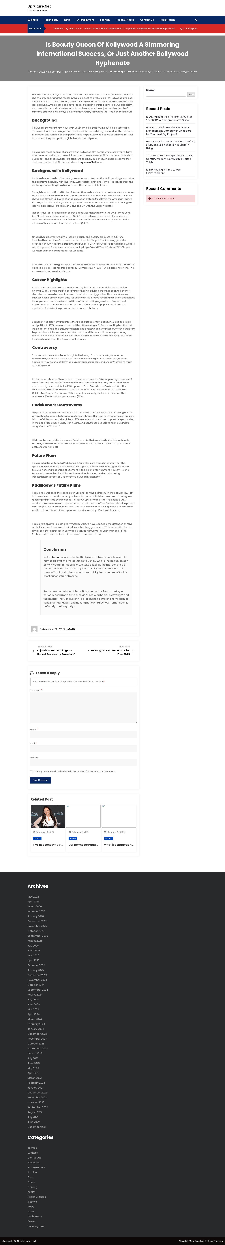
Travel (31, 1221)
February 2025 (36, 965)
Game (31, 1182)
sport (31, 1211)
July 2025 (33, 945)
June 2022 (34, 1122)
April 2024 (34, 1014)
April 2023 (33, 1073)
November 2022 (37, 1097)
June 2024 (34, 1004)
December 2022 (37, 1092)
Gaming (32, 1187)
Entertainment (85, 19)
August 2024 (35, 994)
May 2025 (33, 955)
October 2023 (36, 1043)
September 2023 (38, 1048)
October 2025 (36, 931)
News (67, 19)
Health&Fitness (125, 19)
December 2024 (37, 975)
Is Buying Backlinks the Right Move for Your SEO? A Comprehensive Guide (169, 118)
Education (33, 1162)
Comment (36, 690)
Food (31, 1177)
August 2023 (35, 1053)
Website (34, 757)
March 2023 (35, 1078)
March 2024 (35, 1019)
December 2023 (37, 1034)
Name (34, 729)
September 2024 (38, 990)
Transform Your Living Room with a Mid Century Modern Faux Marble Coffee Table (169, 159)
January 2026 (36, 916)
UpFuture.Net (39, 6)
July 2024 (33, 999)
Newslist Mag (187, 1241)
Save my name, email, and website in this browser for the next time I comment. (74, 771)
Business (33, 19)
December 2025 (37, 921)
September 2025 (38, 936)
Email (33, 743)
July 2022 (33, 1117)
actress (37, 838)
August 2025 (35, 941)
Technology (51, 19)
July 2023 (33, 1058)
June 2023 (34, 1063)
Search (150, 90)
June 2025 (34, 950)
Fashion (105, 19)
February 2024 (36, 1024)
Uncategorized (36, 1226)
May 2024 (33, 1009)
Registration (167, 19)
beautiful (58, 557)
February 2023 (36, 1083)
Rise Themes (215, 1241)
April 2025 (33, 960)
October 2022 (36, 1102)
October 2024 (36, 985)
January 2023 (36, 1087)
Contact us (147, 19)
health (31, 1192)
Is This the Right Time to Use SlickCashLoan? (163, 171)
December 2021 (37, 1127)
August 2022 (35, 1112)
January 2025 (36, 970)
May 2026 (33, 896)
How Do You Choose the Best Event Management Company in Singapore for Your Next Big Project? (108, 28)
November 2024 (37, 980)
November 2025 (37, 926)
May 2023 (33, 1068)
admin (71, 629)
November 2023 (37, 1039)
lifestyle (32, 1202)
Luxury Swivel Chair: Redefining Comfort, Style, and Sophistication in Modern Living (170, 145)
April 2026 (33, 901)
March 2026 (35, 906)
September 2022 (38, 1107)
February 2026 (36, 911)
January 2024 (36, 1029)
